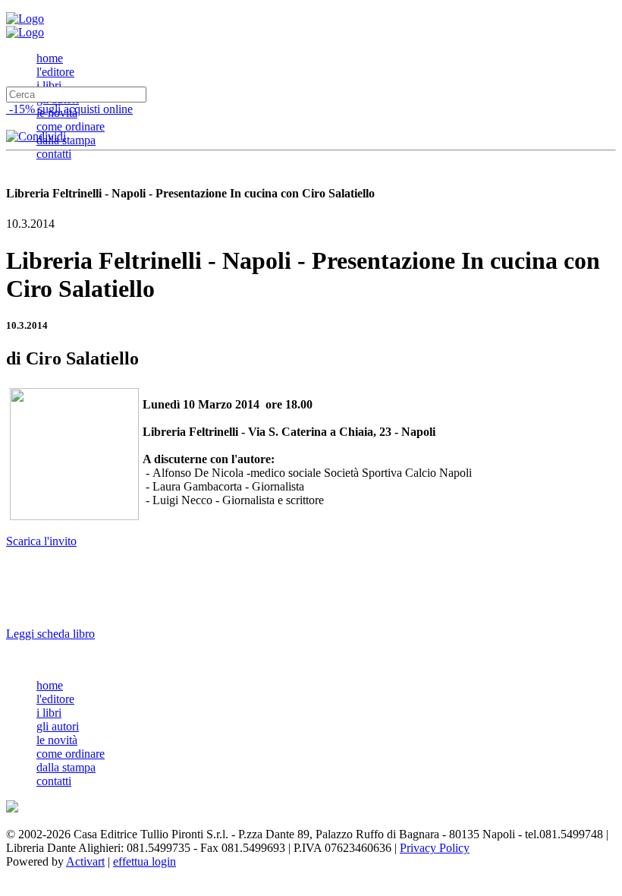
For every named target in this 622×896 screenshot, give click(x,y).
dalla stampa (66, 140)
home (49, 58)
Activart (85, 861)
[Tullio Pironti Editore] (25, 18)
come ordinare (70, 126)
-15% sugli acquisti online (69, 109)
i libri (48, 85)
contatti (53, 153)
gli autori (57, 726)
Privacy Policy (435, 847)
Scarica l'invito (41, 541)
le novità (56, 740)
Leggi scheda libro (50, 633)
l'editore (55, 71)
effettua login (144, 861)
